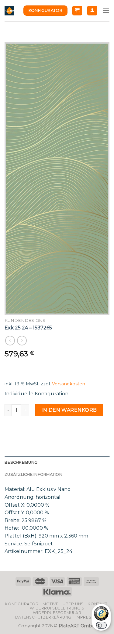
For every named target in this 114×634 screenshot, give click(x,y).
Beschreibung (21, 462)
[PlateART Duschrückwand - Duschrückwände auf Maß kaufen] (9, 10)
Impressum (88, 617)
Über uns (73, 604)
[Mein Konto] (92, 11)
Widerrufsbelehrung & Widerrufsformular (57, 610)
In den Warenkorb (69, 410)
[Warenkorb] (77, 11)
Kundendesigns (25, 320)
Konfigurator (21, 604)
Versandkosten (68, 384)
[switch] (101, 625)
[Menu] (105, 10)
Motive (51, 604)
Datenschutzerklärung (43, 617)
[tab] (57, 462)
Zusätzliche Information (33, 474)
